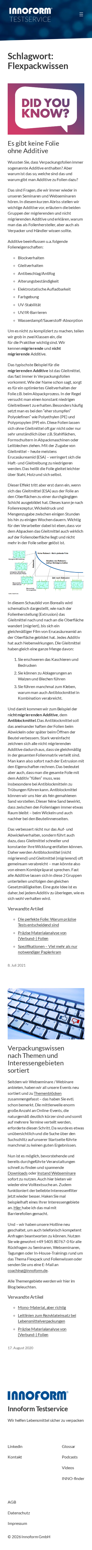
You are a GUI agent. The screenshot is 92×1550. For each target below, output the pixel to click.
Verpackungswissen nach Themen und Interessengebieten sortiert (36, 1059)
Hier (18, 1207)
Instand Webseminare (56, 1172)
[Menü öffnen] (81, 14)
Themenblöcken (48, 1093)
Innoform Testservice (38, 1409)
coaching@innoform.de (28, 1270)
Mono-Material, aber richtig (42, 1307)
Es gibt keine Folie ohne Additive (33, 147)
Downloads (18, 1172)
